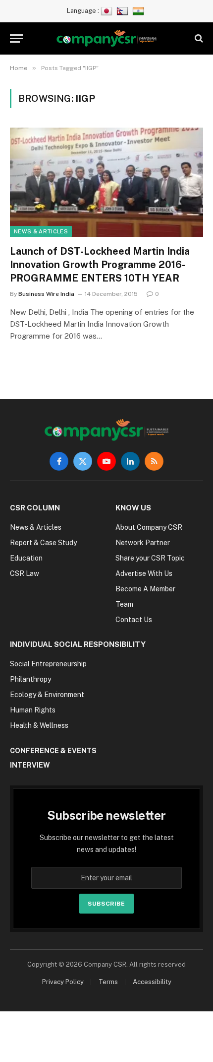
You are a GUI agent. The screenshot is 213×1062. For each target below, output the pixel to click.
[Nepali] (123, 10)
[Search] (198, 38)
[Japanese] (108, 10)
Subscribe (106, 903)
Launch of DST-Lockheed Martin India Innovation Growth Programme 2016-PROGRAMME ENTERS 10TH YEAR (100, 264)
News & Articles (41, 231)
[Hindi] (139, 10)
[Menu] (16, 38)
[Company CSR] (106, 38)
